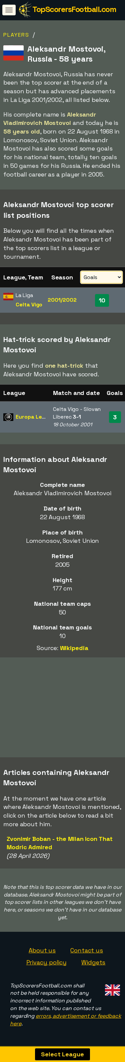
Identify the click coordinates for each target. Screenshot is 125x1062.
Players (16, 34)
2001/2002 (62, 299)
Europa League (35, 416)
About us (42, 950)
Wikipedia (74, 648)
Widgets (93, 962)
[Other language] (111, 988)
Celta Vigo (29, 304)
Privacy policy (46, 962)
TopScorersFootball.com (74, 9)
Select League (62, 1054)
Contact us (86, 950)
